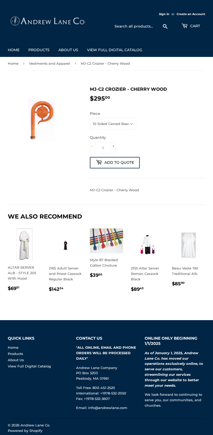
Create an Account (191, 14)
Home (13, 50)
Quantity (98, 137)
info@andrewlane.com (107, 408)
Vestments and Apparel (49, 63)
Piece (95, 113)
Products (39, 50)
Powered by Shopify (25, 431)
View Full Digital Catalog (114, 50)
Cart (194, 26)
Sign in (164, 14)
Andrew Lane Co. (35, 425)
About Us (68, 50)
